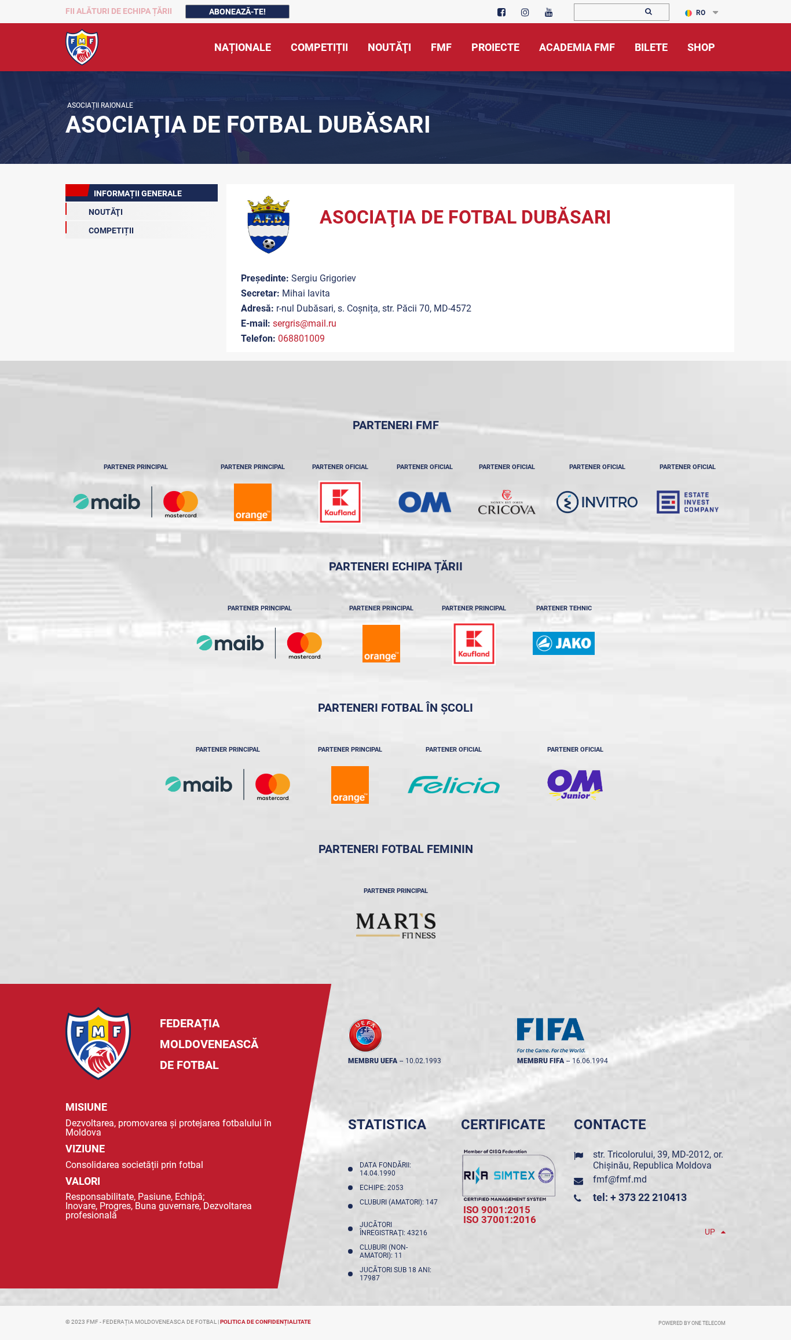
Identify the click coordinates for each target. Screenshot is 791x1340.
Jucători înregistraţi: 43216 (395, 1229)
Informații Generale (138, 193)
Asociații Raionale (99, 105)
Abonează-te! (237, 11)
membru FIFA (540, 1061)
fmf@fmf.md (620, 1179)
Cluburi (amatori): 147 (399, 1206)
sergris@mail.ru (304, 323)
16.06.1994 (590, 1061)
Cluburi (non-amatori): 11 (384, 1251)
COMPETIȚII (111, 230)
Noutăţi (106, 212)
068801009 (301, 338)
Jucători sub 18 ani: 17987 (395, 1274)
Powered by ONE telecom (692, 1323)
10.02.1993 (423, 1061)
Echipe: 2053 (383, 1188)
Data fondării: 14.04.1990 (385, 1169)
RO (700, 13)
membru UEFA (372, 1061)
